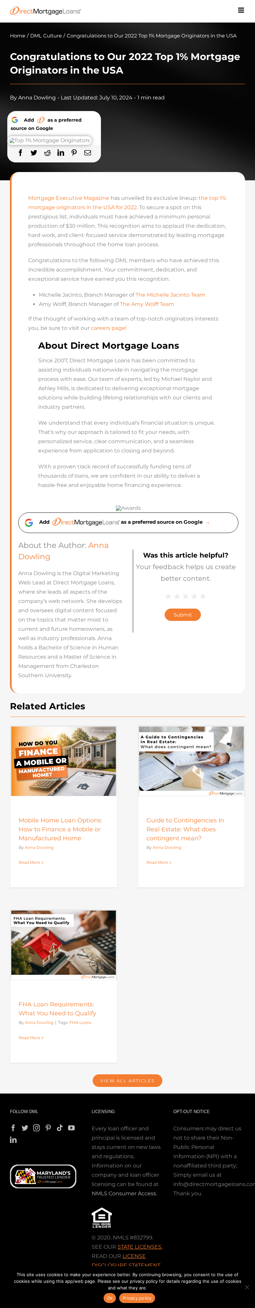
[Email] (87, 153)
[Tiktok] (59, 1128)
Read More (29, 862)
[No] (246, 1287)
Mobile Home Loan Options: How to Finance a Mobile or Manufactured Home (60, 829)
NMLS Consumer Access (124, 1193)
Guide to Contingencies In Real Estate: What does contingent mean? (185, 829)
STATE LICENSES (139, 1247)
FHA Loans (80, 1022)
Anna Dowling (37, 97)
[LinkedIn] (60, 153)
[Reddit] (47, 153)
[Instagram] (36, 1128)
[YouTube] (71, 1128)
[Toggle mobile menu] (241, 10)
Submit (183, 615)
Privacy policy (137, 1298)
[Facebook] (20, 153)
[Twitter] (34, 153)
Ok (110, 1298)
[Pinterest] (74, 153)
